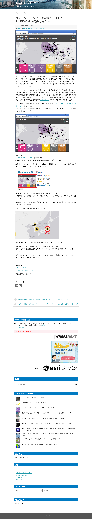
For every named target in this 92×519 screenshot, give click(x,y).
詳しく (44, 325)
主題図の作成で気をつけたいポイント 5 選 (34, 402)
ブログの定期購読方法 (20, 328)
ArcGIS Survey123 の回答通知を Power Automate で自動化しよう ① (41, 439)
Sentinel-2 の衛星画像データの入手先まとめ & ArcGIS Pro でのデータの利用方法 (44, 418)
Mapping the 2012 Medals (25, 158)
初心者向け (19, 477)
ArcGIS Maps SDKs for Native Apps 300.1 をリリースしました (39, 407)
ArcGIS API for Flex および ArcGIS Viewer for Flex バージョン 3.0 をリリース (43, 299)
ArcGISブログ (25, 3)
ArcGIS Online (28, 28)
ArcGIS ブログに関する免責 (23, 331)
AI (16, 468)
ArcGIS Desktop (39, 28)
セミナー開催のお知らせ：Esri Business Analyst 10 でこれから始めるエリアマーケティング (48, 304)
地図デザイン (19, 479)
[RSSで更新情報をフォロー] (20, 285)
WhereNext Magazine (22, 475)
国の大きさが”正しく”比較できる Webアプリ (34, 397)
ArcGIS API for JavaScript (25, 270)
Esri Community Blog (21, 470)
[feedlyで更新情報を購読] (16, 285)
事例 (18, 28)
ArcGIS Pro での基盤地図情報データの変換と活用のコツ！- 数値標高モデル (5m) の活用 (47, 423)
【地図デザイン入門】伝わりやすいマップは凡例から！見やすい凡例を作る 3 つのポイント (47, 413)
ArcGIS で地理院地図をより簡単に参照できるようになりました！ (40, 444)
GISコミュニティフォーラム (24, 473)
